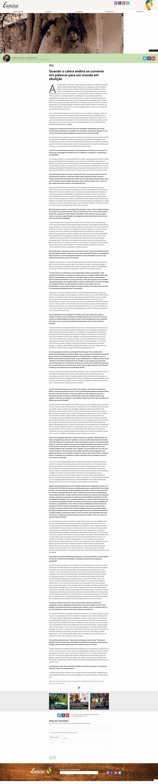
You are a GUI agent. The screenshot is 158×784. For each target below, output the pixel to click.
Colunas (48, 11)
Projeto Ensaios (75, 708)
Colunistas (109, 11)
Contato (139, 11)
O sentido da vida (55, 706)
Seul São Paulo (60, 683)
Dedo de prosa (32, 57)
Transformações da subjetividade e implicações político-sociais (97, 705)
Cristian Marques (96, 708)
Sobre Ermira (18, 11)
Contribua (79, 11)
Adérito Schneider (18, 57)
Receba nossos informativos (70, 770)
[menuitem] (18, 11)
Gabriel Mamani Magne (69, 681)
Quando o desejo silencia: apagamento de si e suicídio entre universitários (79, 704)
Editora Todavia (57, 681)
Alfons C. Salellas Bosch (56, 707)
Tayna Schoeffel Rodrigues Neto (79, 707)
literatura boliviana (88, 681)
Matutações (52, 708)
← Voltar (51, 65)
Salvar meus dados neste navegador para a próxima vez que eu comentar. (64, 732)
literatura (79, 681)
